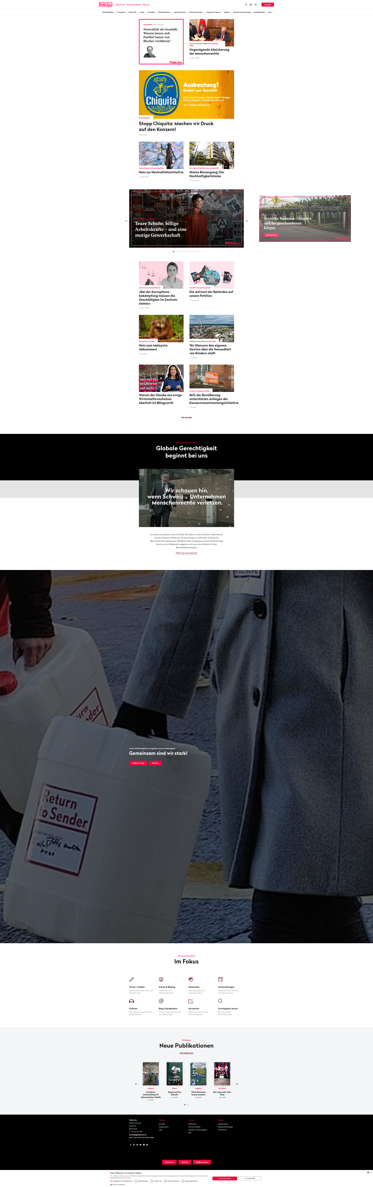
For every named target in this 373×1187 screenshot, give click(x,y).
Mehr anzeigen (186, 417)
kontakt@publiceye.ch (137, 1135)
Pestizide (151, 12)
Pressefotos (222, 1130)
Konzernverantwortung (241, 12)
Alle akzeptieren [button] (224, 1178)
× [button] (371, 1172)
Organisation (164, 1127)
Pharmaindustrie (164, 12)
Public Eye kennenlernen (186, 553)
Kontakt (162, 1124)
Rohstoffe (133, 12)
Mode (142, 12)
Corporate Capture (213, 12)
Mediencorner (223, 1124)
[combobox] (368, 1172)
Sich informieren (194, 1127)
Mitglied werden (138, 763)
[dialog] (186, 1178)
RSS (189, 1133)
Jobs (160, 1130)
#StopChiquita (108, 12)
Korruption (121, 12)
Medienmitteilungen (225, 1127)
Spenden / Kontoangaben (197, 1130)
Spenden (267, 5)
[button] (159, 1184)
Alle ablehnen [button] (250, 1178)
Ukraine (227, 12)
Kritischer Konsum (196, 12)
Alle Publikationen (186, 1053)
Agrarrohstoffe (180, 12)
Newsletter (192, 1124)
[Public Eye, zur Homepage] (105, 5)
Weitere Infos (127, 1178)
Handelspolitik (259, 12)
